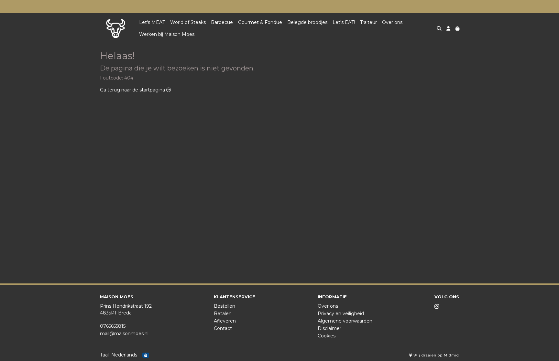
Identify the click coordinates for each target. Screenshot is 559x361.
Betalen (223, 313)
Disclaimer (329, 328)
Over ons (392, 22)
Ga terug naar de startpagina (133, 90)
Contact (223, 328)
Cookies (326, 336)
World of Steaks (188, 22)
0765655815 (113, 326)
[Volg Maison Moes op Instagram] (436, 306)
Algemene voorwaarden (345, 321)
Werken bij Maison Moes (166, 34)
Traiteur (368, 22)
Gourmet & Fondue (260, 22)
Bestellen (224, 306)
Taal (104, 355)
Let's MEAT (152, 22)
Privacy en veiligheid (341, 313)
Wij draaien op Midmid (435, 355)
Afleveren (225, 321)
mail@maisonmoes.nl (124, 333)
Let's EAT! (344, 22)
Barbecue (222, 22)
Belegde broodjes (307, 22)
